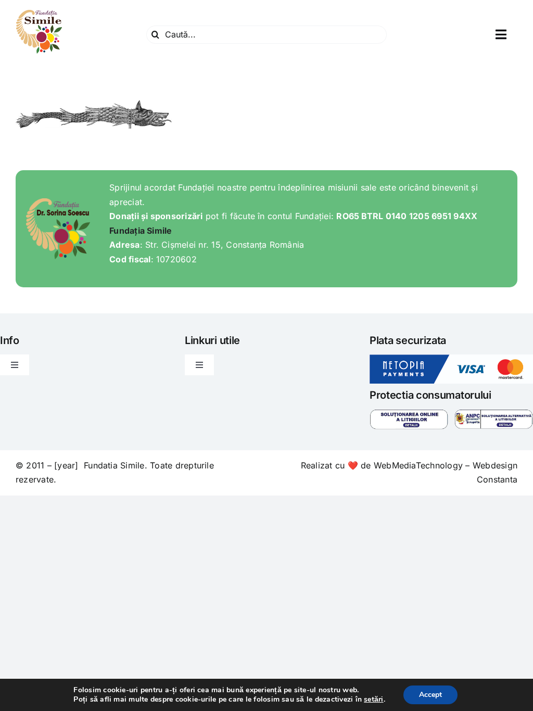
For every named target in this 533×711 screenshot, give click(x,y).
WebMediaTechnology (418, 465)
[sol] (409, 413)
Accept (430, 695)
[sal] (493, 413)
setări (373, 699)
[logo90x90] (39, 12)
